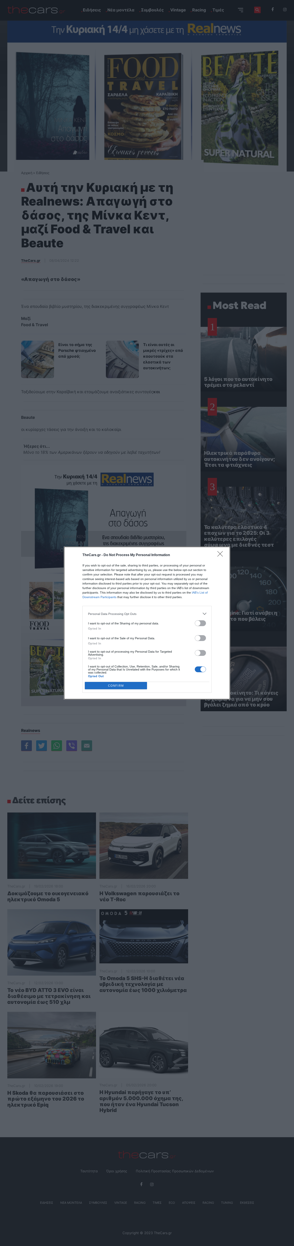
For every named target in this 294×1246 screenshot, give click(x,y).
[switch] (200, 623)
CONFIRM (116, 685)
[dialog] (147, 623)
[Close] (221, 555)
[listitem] (147, 613)
